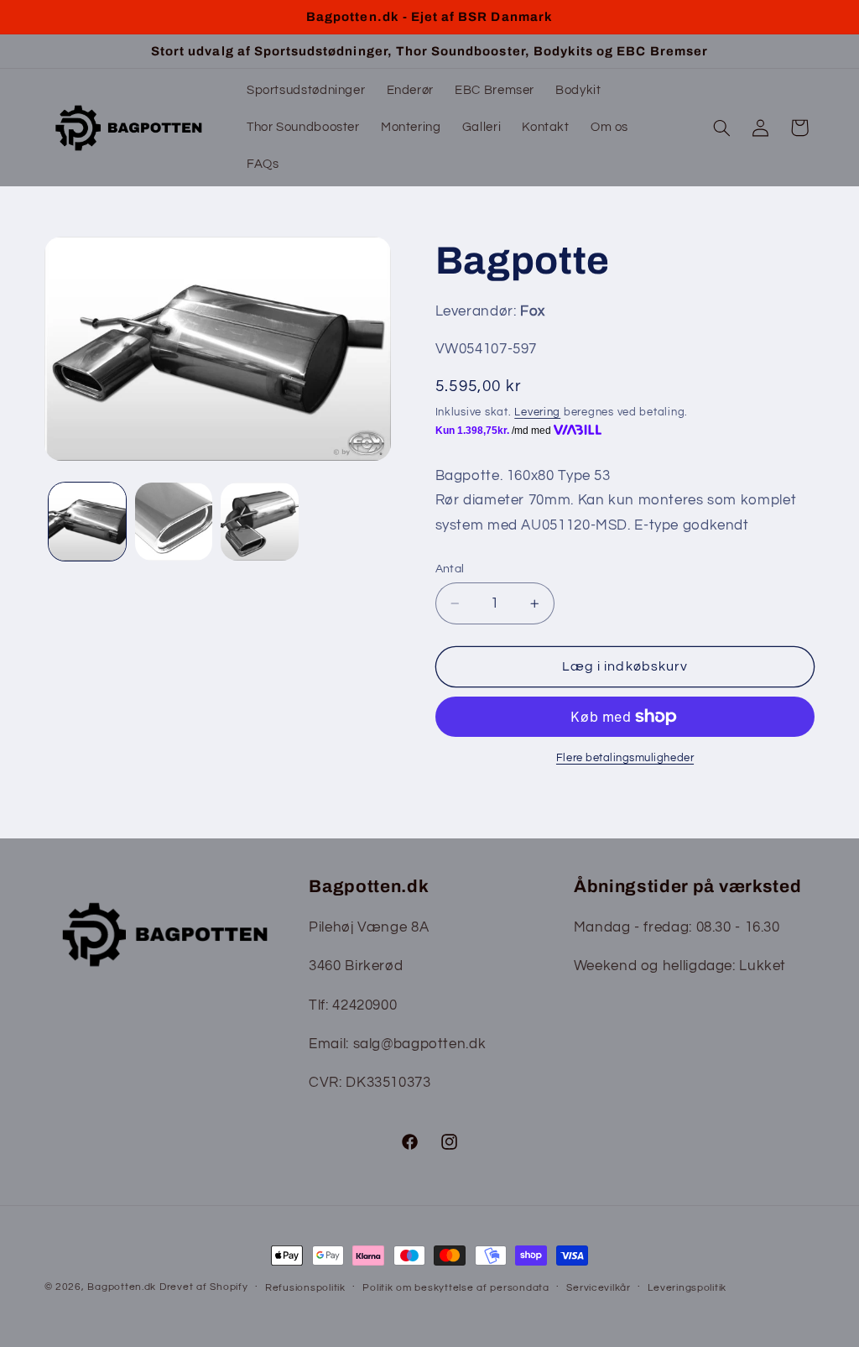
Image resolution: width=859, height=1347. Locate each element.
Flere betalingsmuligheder (625, 758)
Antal (450, 569)
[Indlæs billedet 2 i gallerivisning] (173, 521)
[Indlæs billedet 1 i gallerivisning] (87, 521)
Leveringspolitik (687, 1287)
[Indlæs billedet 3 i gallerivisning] (259, 521)
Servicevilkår (598, 1287)
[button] (721, 127)
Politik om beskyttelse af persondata (455, 1287)
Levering (537, 412)
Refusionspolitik (305, 1287)
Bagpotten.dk (121, 1287)
